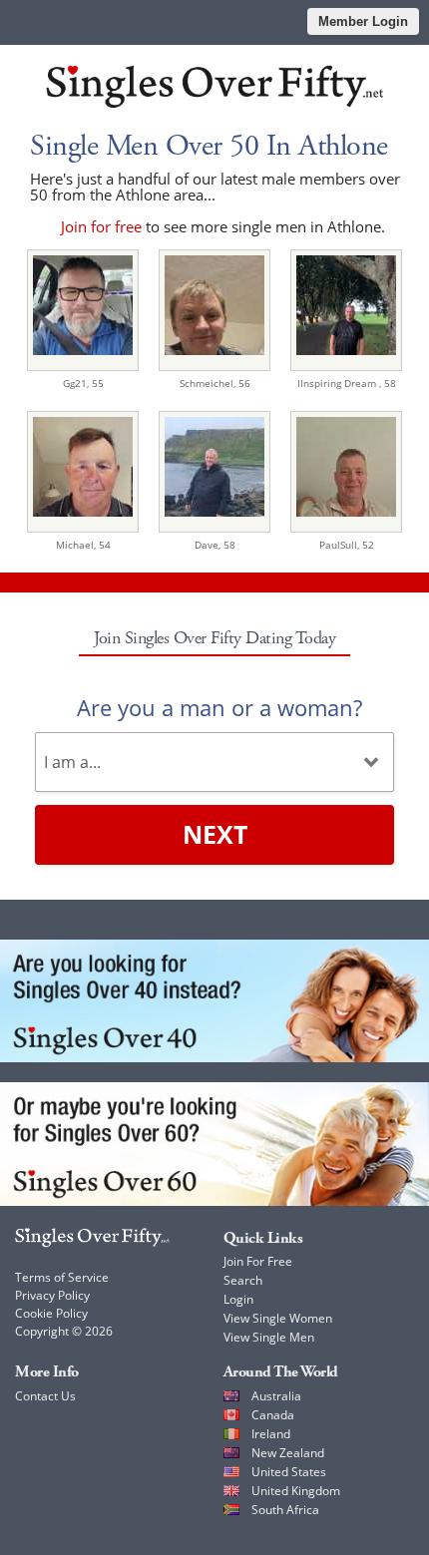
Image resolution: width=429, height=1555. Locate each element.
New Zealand (287, 1452)
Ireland (270, 1433)
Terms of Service (62, 1277)
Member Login (363, 21)
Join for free (101, 226)
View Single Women (277, 1318)
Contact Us (45, 1395)
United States (288, 1471)
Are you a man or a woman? (219, 707)
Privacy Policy (52, 1295)
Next (215, 834)
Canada (272, 1414)
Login (238, 1299)
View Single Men (268, 1337)
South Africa (285, 1509)
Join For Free (257, 1261)
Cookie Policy (51, 1313)
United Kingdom (295, 1490)
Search (242, 1280)
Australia (276, 1395)
